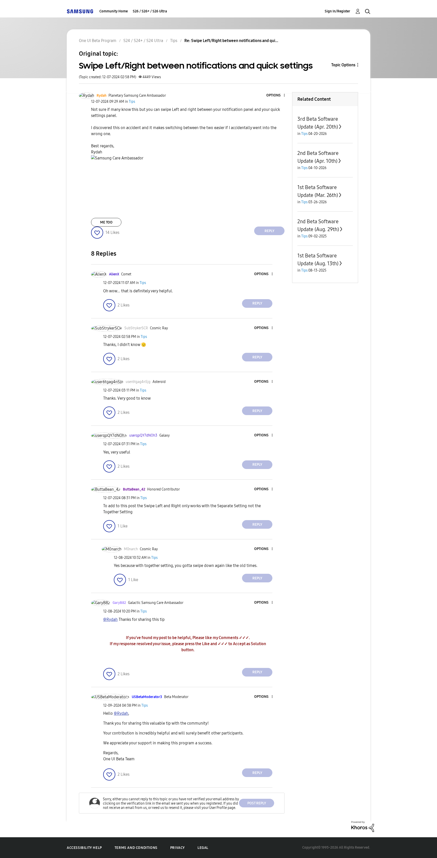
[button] (276, 95)
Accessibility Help (84, 848)
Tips (173, 40)
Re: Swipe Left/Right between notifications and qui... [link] (231, 40)
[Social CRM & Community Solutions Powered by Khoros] (362, 826)
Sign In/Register (337, 11)
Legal (203, 848)
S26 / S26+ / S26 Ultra (150, 11)
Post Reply (256, 803)
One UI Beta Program (97, 40)
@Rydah (110, 619)
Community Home (113, 11)
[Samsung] (80, 11)
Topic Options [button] (343, 65)
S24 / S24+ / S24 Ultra (143, 40)
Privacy (177, 848)
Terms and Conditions (136, 848)
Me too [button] (106, 222)
